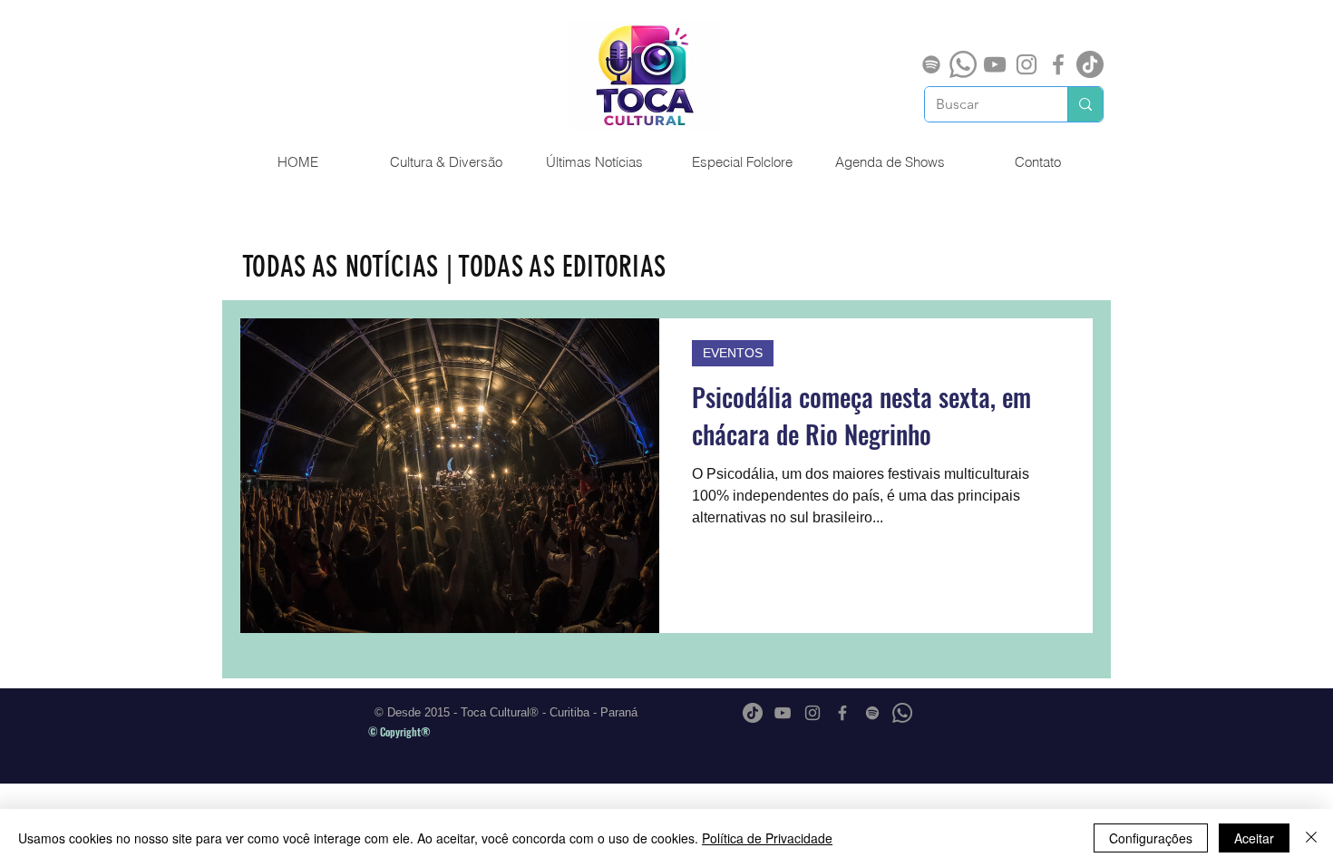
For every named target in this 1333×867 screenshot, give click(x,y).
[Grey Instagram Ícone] (1026, 64)
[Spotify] (931, 64)
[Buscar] (1085, 104)
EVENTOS (733, 353)
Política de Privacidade (767, 838)
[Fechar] (1311, 837)
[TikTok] (1090, 64)
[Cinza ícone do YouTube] (994, 64)
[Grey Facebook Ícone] (1058, 64)
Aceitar (1254, 838)
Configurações (1150, 838)
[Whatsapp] (963, 64)
